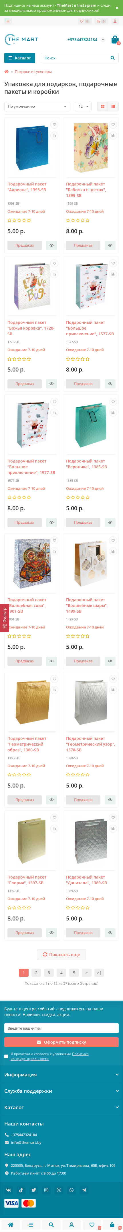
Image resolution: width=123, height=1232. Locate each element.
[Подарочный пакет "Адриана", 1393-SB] (32, 148)
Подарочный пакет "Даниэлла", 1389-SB (86, 879)
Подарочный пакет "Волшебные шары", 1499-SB (87, 605)
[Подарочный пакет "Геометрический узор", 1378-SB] (91, 702)
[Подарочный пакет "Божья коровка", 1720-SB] (32, 287)
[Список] (113, 106)
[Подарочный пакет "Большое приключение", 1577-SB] (91, 287)
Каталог (14, 1107)
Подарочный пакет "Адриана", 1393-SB (26, 186)
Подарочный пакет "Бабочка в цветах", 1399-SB (86, 189)
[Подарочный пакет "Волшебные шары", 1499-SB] (91, 564)
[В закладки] (54, 125)
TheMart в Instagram (76, 5)
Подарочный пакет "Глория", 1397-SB (26, 879)
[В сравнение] (54, 135)
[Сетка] (102, 106)
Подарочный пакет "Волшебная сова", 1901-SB (26, 605)
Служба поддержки (28, 1091)
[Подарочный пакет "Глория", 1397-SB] (32, 841)
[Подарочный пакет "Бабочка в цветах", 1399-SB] (91, 148)
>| (99, 972)
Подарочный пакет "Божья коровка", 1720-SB (31, 328)
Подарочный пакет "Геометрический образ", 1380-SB (26, 744)
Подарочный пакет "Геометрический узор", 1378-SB (90, 744)
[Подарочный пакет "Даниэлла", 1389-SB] (91, 841)
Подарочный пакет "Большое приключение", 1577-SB (90, 328)
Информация (20, 1074)
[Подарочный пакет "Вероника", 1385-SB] (91, 425)
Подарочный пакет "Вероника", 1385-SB (86, 463)
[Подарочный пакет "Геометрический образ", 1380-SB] (32, 702)
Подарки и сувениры (33, 71)
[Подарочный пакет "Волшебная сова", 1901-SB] (32, 564)
